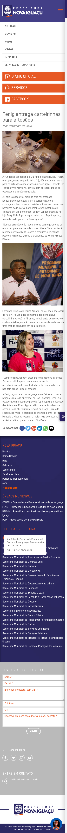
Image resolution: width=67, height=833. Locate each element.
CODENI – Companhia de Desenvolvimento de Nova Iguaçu (33, 502)
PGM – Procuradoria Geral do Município (22, 520)
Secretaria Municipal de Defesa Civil (21, 571)
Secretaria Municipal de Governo (19, 602)
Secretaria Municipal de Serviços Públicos (24, 633)
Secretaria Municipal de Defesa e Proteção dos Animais (32, 646)
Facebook (20, 99)
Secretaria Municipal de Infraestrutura (22, 606)
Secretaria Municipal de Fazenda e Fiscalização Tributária (33, 597)
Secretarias (8, 470)
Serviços (19, 88)
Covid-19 (10, 34)
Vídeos (9, 49)
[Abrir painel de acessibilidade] (63, 416)
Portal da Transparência (15, 479)
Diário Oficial (23, 77)
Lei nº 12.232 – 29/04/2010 (20, 65)
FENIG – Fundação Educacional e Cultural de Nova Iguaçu (32, 507)
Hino (4, 461)
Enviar (33, 731)
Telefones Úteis (10, 474)
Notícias (10, 26)
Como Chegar (9, 456)
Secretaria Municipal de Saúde (18, 624)
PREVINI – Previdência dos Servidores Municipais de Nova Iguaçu (32, 513)
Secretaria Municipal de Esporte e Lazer (23, 593)
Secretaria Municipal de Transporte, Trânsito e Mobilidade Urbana (33, 640)
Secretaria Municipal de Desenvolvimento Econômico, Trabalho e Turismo (30, 577)
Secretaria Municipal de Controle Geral (22, 562)
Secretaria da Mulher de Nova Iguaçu (21, 611)
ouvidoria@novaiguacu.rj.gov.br (24, 779)
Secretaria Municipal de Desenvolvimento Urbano (28, 583)
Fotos (9, 42)
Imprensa (11, 57)
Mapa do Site (10, 488)
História (6, 451)
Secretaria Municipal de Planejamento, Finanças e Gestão (33, 620)
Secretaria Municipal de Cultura (19, 566)
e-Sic (5, 483)
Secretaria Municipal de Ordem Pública (22, 615)
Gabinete (7, 465)
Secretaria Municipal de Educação (20, 588)
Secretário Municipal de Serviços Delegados (25, 629)
